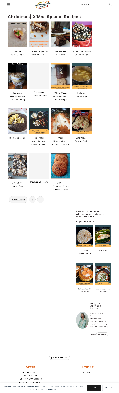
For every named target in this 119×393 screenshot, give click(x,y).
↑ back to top (59, 358)
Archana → (102, 334)
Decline (109, 388)
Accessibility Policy (31, 382)
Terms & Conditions (31, 379)
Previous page (18, 199)
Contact (88, 372)
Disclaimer (30, 375)
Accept (93, 388)
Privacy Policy (31, 372)
